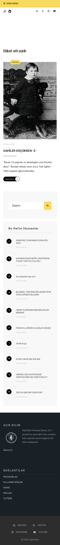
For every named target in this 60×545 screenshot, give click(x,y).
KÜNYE (6, 487)
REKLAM (7, 493)
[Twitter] (42, 11)
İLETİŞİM (7, 498)
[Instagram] (48, 11)
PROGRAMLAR (10, 477)
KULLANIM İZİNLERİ (13, 482)
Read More (11, 178)
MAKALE (15, 62)
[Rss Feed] (36, 11)
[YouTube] (54, 11)
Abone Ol (7, 450)
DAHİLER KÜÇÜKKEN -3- (19, 151)
